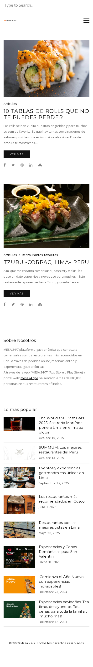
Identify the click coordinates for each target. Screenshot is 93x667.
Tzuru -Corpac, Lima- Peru (46, 262)
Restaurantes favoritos (40, 255)
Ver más (17, 154)
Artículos (10, 104)
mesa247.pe (29, 378)
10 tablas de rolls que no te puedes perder (46, 114)
